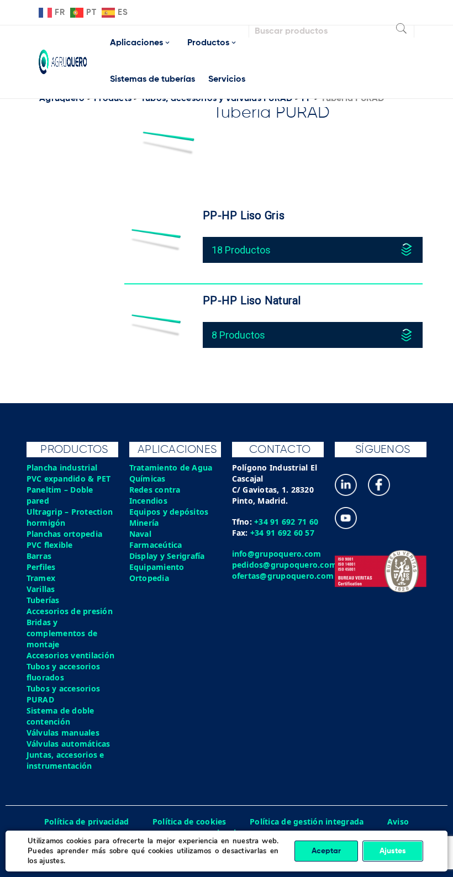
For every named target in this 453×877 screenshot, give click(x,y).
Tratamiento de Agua (171, 467)
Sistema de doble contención (60, 716)
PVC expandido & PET (69, 478)
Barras (39, 556)
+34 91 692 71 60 (286, 521)
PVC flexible (50, 545)
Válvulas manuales (63, 732)
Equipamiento (157, 567)
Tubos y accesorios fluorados (64, 672)
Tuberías (43, 600)
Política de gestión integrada (307, 821)
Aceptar (326, 851)
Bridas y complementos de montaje (62, 633)
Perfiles (41, 567)
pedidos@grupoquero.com (285, 564)
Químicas (147, 478)
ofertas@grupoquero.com (283, 575)
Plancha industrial (62, 467)
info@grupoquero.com (277, 553)
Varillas (41, 589)
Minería (144, 522)
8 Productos (238, 335)
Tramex (41, 578)
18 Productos (241, 250)
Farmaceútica (155, 545)
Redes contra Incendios (155, 495)
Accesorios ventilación (71, 655)
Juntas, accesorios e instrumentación (65, 760)
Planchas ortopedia (65, 534)
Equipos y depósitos (169, 511)
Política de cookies (189, 821)
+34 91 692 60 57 (282, 532)
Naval (140, 534)
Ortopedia (149, 578)
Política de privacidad (86, 821)
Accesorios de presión (70, 611)
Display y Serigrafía (167, 556)
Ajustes (393, 851)
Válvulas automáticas (68, 743)
